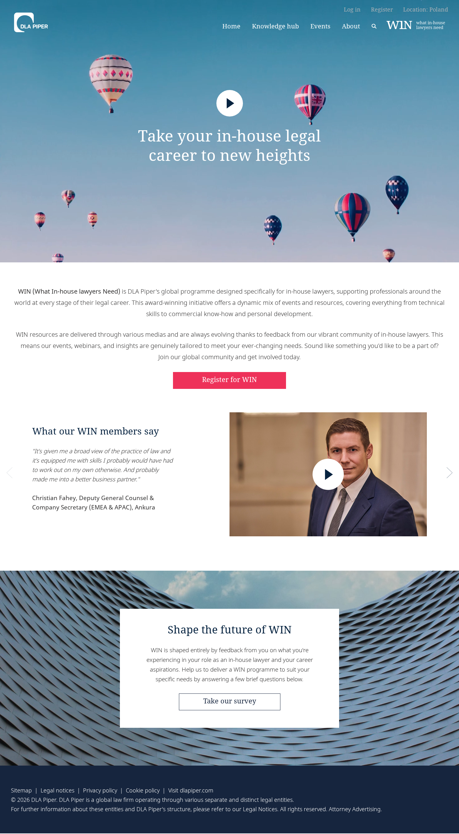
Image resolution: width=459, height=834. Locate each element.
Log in (352, 9)
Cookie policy (143, 790)
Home (231, 26)
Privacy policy (100, 790)
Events (320, 26)
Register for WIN (229, 379)
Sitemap (21, 790)
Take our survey (229, 700)
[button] (9, 473)
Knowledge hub (275, 26)
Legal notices (57, 790)
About (351, 26)
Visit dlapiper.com (190, 790)
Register (382, 9)
